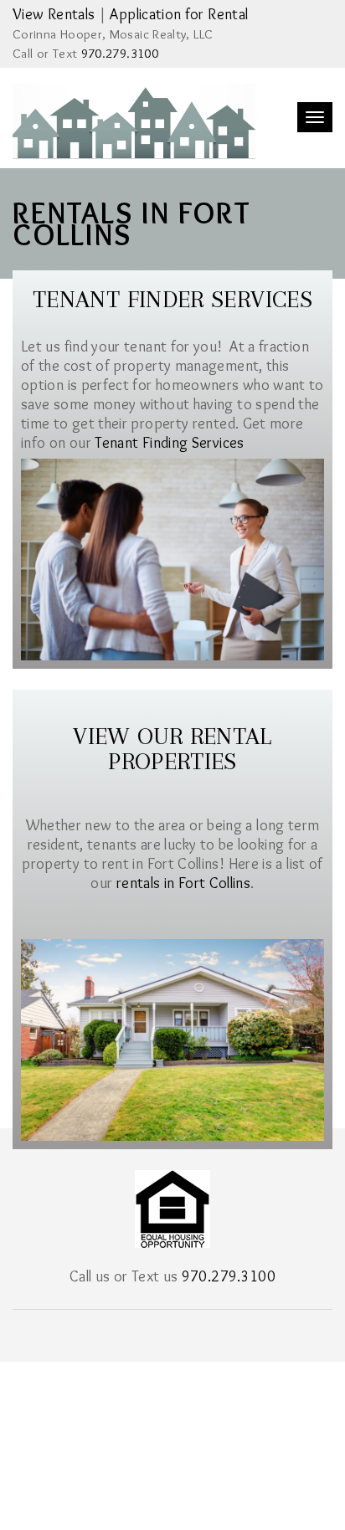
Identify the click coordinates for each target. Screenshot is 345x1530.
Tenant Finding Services (169, 443)
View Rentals (54, 14)
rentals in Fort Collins (183, 883)
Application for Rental (179, 14)
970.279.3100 (119, 53)
